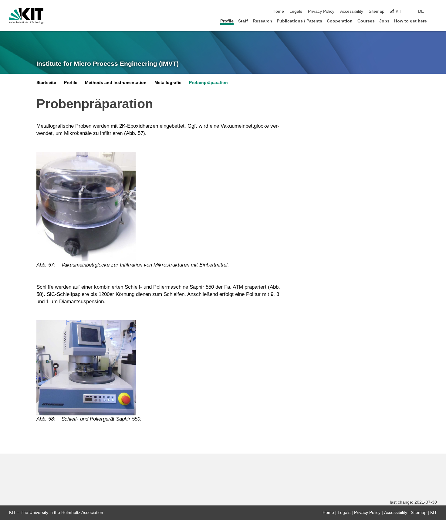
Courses (366, 21)
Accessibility (351, 11)
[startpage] (435, 20)
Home (278, 11)
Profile (227, 21)
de (421, 11)
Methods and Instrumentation (116, 82)
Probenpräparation (208, 82)
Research (262, 21)
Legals (295, 11)
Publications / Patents (299, 21)
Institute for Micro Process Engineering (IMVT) (107, 63)
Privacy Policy (321, 11)
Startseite (46, 82)
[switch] (435, 11)
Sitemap (376, 11)
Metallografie (167, 82)
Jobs (384, 21)
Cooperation (340, 21)
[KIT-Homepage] (26, 16)
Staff (243, 21)
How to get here (410, 21)
